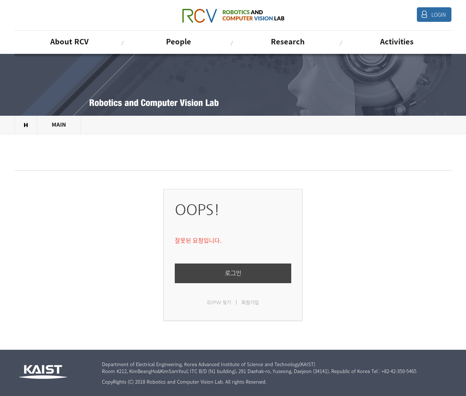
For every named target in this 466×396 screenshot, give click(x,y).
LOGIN (438, 14)
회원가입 (250, 302)
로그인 (233, 273)
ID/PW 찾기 (219, 302)
